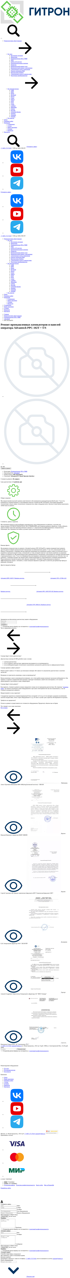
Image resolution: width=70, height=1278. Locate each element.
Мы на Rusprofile (49, 1185)
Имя (18, 1232)
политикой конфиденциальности (39, 626)
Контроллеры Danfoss (17, 72)
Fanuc (12, 98)
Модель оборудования (23, 1213)
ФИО (18, 1206)
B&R (12, 92)
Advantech (7, 319)
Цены (5, 119)
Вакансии (10, 130)
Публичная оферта (9, 1185)
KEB (12, 101)
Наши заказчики (12, 127)
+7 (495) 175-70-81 (6, 148)
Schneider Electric (16, 112)
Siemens (13, 113)
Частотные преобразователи (19, 75)
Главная (6, 314)
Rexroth (13, 110)
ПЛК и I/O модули (16, 61)
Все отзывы (4, 707)
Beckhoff (13, 95)
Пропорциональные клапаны (19, 63)
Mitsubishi (14, 107)
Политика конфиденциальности (25, 1185)
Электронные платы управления (20, 69)
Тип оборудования (22, 1211)
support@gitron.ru (17, 1046)
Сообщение (19, 1244)
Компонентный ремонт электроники (21, 68)
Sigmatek (13, 115)
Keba (12, 102)
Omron (13, 109)
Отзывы (10, 129)
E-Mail (19, 1207)
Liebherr (13, 106)
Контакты (7, 132)
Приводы (13, 65)
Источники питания (17, 55)
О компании (11, 124)
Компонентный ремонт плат (19, 66)
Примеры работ (8, 121)
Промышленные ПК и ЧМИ (19, 58)
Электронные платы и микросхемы (21, 74)
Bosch (12, 96)
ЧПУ (12, 60)
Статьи (10, 126)
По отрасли (11, 118)
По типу (10, 54)
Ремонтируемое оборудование (13, 41)
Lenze (12, 104)
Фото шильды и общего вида (9, 1214)
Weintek (13, 116)
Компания (7, 123)
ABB (12, 90)
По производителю (13, 89)
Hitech (13, 99)
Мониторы (14, 57)
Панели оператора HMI (18, 71)
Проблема (18, 1227)
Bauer (12, 93)
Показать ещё (30, 1276)
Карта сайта (39, 1185)
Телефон (19, 1209)
